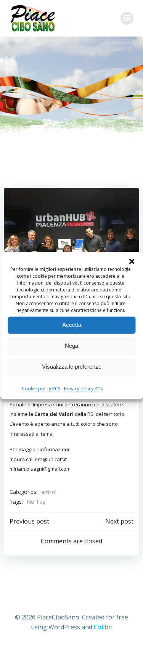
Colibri (103, 627)
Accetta (71, 325)
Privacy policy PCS (83, 388)
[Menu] (127, 18)
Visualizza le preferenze (71, 366)
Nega (71, 345)
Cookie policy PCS (41, 388)
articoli (49, 492)
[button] (131, 261)
